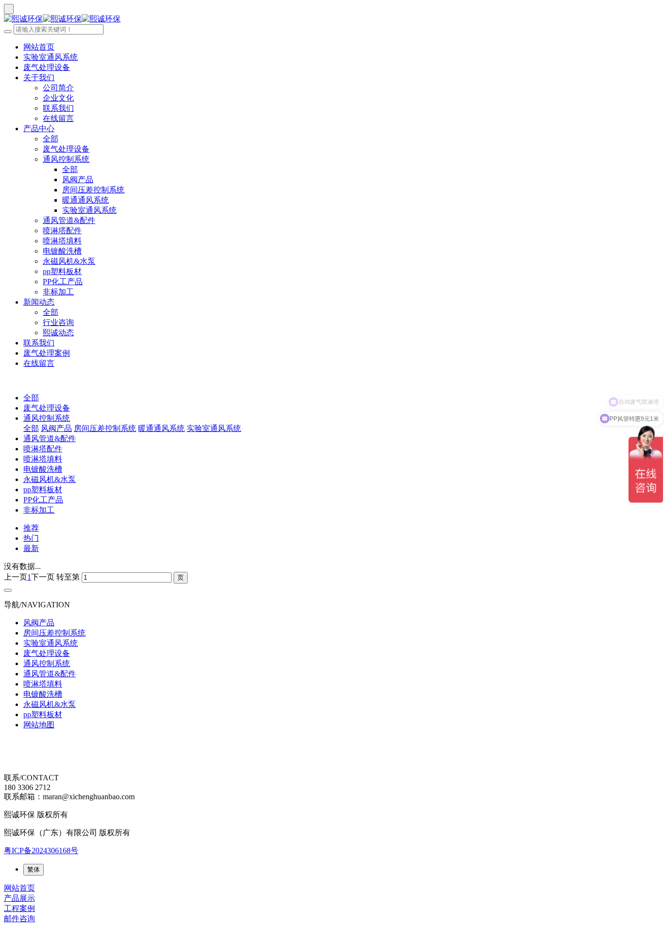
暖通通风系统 (85, 200)
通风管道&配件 (69, 220)
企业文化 (58, 98)
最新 (31, 548)
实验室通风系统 (50, 57)
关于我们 (38, 77)
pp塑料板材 (62, 271)
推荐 (31, 528)
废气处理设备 (46, 67)
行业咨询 (58, 322)
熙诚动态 (58, 332)
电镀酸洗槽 (62, 251)
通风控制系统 (66, 159)
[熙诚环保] (332, 19)
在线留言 (58, 118)
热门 (31, 538)
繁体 (33, 869)
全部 (50, 139)
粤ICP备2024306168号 (41, 850)
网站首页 (38, 47)
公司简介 (58, 88)
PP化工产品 (63, 281)
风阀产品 (77, 179)
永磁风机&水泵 (69, 261)
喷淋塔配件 (62, 230)
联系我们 (58, 108)
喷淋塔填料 (62, 241)
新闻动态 (38, 302)
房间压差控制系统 (93, 190)
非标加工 (58, 292)
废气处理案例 (46, 353)
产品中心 (38, 128)
